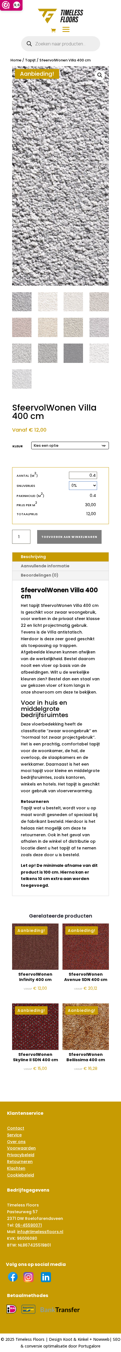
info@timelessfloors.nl (40, 1231)
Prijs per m (27, 505)
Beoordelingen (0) (40, 575)
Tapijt (30, 60)
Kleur (17, 446)
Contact (15, 1128)
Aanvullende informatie (45, 566)
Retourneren (20, 1161)
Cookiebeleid (20, 1175)
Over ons (16, 1141)
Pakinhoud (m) (30, 495)
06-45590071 (28, 1225)
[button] (100, 75)
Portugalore (89, 1346)
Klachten (16, 1168)
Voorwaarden (21, 1148)
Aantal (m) (27, 475)
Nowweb (101, 1339)
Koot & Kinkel (75, 1339)
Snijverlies (26, 485)
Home (15, 60)
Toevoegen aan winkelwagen (69, 537)
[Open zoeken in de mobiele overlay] (60, 43)
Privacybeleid (20, 1155)
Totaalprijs (27, 514)
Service (14, 1135)
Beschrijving (33, 556)
